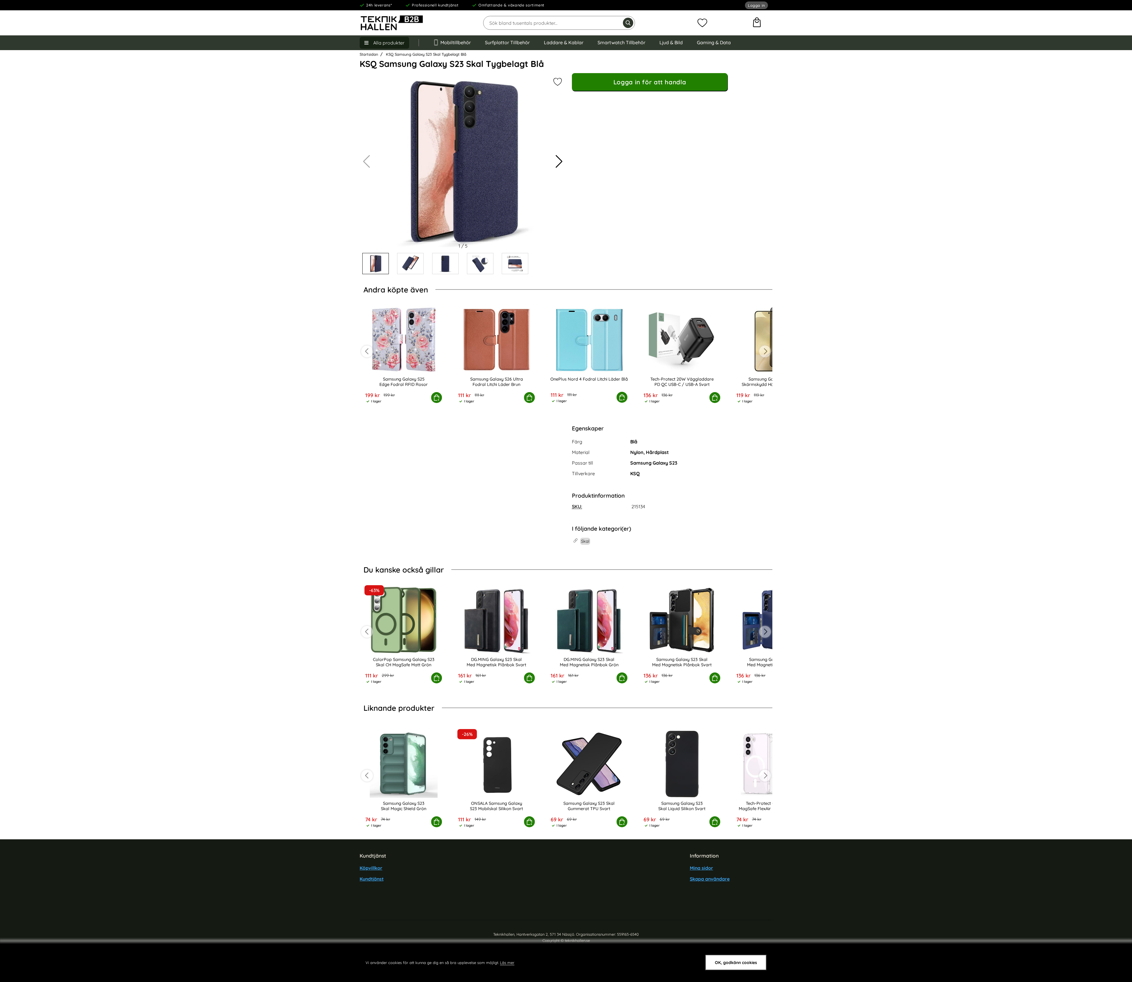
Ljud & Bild (671, 42)
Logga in (756, 5)
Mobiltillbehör (455, 42)
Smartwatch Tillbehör (621, 42)
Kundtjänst (372, 879)
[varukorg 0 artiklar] (756, 23)
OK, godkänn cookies (736, 962)
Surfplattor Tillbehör (507, 42)
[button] (559, 161)
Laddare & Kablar (563, 42)
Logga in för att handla (649, 82)
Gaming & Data (714, 42)
